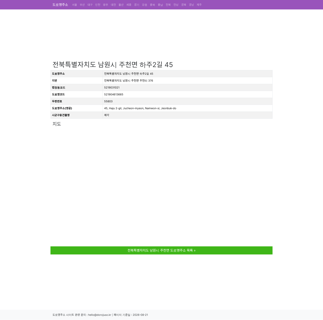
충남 (160, 4)
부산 (82, 4)
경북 (183, 4)
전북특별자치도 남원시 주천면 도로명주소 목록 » (162, 250)
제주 (199, 4)
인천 (97, 4)
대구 (90, 4)
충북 (152, 4)
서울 (74, 4)
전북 (168, 4)
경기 (136, 4)
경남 (191, 4)
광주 (105, 4)
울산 (121, 4)
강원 (144, 4)
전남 (175, 4)
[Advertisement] (153, 37)
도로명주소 (60, 5)
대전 (113, 4)
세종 (128, 4)
